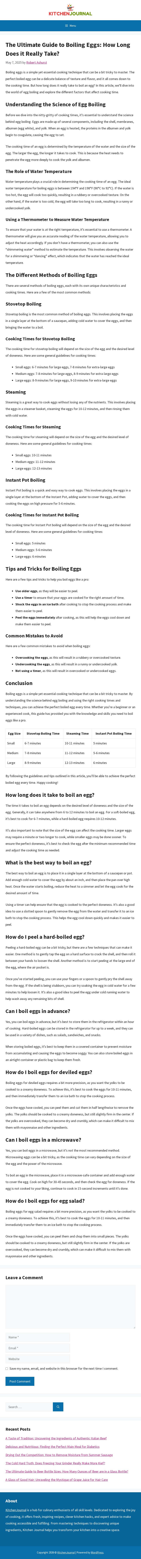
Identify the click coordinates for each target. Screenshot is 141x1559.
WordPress (97, 1552)
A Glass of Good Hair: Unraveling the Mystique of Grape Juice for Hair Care (57, 1480)
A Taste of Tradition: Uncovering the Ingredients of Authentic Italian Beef (56, 1438)
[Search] (58, 1406)
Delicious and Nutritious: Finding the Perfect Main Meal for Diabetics (53, 1446)
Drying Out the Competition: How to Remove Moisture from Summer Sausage (59, 1455)
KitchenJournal (16, 1510)
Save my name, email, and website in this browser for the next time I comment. (64, 1368)
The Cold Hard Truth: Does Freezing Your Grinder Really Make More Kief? (55, 1463)
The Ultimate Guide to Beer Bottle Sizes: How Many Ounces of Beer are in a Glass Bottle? (67, 1471)
